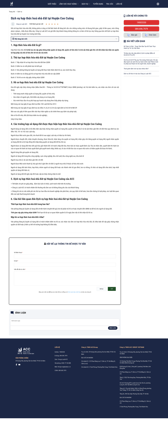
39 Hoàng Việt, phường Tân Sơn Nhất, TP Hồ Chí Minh (30, 361)
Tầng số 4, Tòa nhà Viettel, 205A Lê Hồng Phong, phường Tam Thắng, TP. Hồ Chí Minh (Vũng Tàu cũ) (135, 389)
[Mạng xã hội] (16, 365)
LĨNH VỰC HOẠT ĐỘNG (68, 4)
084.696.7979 (141, 28)
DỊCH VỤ (85, 4)
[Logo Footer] (25, 351)
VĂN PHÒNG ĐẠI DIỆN (126, 357)
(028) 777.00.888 (66, 363)
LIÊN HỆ (119, 4)
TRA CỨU (109, 4)
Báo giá (134, 35)
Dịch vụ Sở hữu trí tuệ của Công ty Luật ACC (137, 74)
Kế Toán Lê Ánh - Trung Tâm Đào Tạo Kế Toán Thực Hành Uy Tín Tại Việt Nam (140, 47)
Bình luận (112, 328)
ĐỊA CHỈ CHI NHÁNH (87, 358)
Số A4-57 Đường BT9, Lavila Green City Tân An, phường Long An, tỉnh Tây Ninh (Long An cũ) (135, 384)
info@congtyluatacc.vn (64, 367)
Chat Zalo (152, 35)
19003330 (141, 22)
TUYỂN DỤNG (98, 4)
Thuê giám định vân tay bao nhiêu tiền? (136, 69)
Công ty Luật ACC (21, 24)
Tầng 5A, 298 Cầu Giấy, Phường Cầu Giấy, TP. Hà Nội (134, 394)
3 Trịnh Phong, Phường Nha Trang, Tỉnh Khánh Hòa (134, 407)
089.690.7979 (62, 370)
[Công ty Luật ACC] (11, 4)
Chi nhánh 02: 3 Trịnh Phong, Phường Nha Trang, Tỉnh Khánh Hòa (99, 367)
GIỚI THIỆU (52, 4)
